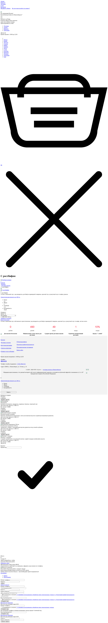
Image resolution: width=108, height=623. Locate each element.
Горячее (6, 47)
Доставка (3, 4)
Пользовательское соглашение (25, 347)
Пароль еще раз (5, 591)
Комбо (5, 41)
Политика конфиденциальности (25, 344)
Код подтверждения (6, 598)
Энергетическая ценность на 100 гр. (10, 297)
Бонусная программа (6, 345)
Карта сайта (20, 350)
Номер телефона (5, 580)
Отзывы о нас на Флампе (7, 351)
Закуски (6, 42)
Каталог (3, 340)
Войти (5, 575)
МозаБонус (4, 8)
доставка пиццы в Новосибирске (52, 369)
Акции (2, 1)
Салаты (6, 44)
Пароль (3, 581)
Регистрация (7, 577)
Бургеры (6, 51)
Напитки (6, 52)
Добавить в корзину (6, 318)
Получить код (4, 596)
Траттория (6, 30)
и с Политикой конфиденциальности (64, 594)
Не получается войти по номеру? (21, 8)
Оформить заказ (5, 563)
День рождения (5, 593)
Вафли (5, 45)
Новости (3, 2)
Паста (5, 48)
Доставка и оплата (6, 342)
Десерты (6, 54)
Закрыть (9, 392)
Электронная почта (6, 588)
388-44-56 (4, 361)
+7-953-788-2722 (21, 364)
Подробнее (4, 573)
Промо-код (3, 447)
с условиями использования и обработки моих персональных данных (35, 594)
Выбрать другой (5, 399)
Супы (5, 49)
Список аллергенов (6, 348)
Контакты (3, 7)
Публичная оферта (22, 341)
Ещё (5, 56)
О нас (2, 5)
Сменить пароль (5, 621)
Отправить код (4, 601)
